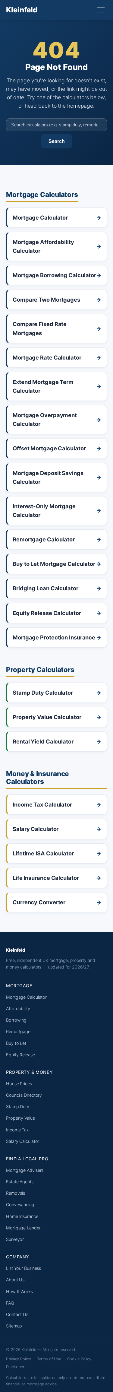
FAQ (10, 1302)
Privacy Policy (18, 1359)
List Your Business (23, 1268)
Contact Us (17, 1314)
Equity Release (20, 1054)
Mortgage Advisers (24, 1170)
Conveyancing (20, 1204)
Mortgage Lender (23, 1227)
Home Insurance (22, 1216)
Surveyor (15, 1239)
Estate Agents (19, 1181)
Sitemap (14, 1325)
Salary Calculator (22, 1141)
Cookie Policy (79, 1359)
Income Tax (17, 1129)
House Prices (19, 1083)
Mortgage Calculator (26, 997)
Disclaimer (15, 1367)
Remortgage (18, 1031)
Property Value (20, 1118)
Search (57, 141)
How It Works (19, 1291)
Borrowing (16, 1020)
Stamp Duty (17, 1106)
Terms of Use (49, 1359)
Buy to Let (16, 1043)
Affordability (18, 1008)
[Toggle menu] (101, 10)
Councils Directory (24, 1095)
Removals (15, 1193)
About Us (15, 1279)
